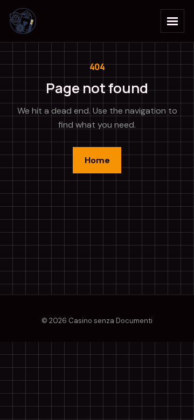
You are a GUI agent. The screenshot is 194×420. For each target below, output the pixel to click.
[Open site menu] (172, 21)
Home (97, 160)
